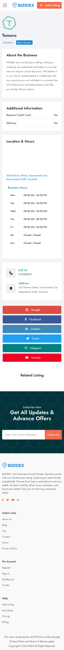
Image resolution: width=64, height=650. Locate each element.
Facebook (34, 319)
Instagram (35, 348)
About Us (7, 519)
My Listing (7, 610)
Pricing (6, 616)
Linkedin (35, 329)
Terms (5, 542)
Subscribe (53, 435)
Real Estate (24, 42)
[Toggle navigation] (5, 5)
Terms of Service (38, 641)
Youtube (35, 358)
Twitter (35, 338)
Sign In (5, 573)
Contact (6, 536)
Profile (5, 585)
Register (6, 567)
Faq (4, 531)
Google (35, 310)
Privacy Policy (9, 548)
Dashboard (8, 579)
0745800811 (25, 274)
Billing (5, 622)
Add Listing (52, 5)
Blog (4, 525)
